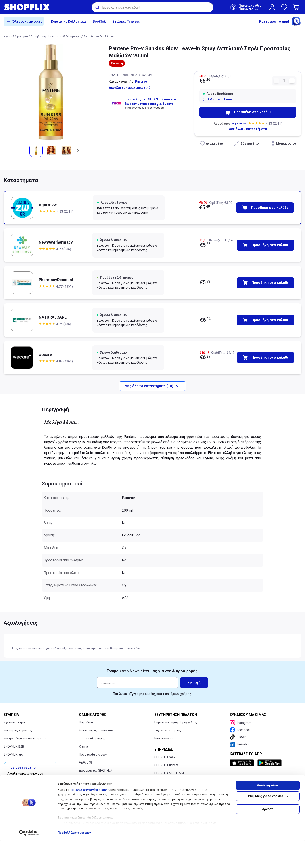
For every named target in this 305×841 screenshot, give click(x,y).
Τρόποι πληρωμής (92, 738)
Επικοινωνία (163, 738)
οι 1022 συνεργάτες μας (89, 789)
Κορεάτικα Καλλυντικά (68, 21)
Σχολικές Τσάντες (126, 21)
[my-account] (272, 7)
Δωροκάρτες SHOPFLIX (95, 770)
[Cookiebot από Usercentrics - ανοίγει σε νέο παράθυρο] (28, 833)
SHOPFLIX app (14, 754)
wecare (45, 354)
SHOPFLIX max (164, 757)
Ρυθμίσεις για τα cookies (265, 796)
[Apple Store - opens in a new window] (243, 763)
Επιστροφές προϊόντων (96, 730)
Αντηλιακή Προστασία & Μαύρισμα (56, 36)
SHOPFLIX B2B (14, 746)
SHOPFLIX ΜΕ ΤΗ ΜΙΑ (169, 773)
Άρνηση (267, 809)
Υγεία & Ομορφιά (16, 36)
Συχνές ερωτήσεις (167, 730)
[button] (297, 7)
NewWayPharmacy (56, 242)
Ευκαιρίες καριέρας (18, 730)
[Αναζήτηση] (97, 7)
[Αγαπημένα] (284, 7)
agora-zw (239, 123)
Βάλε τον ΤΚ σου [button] (219, 99)
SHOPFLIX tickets (166, 765)
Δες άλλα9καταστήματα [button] (248, 129)
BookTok (99, 21)
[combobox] (152, 7)
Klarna (83, 746)
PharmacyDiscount (56, 279)
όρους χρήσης (181, 694)
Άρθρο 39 (86, 762)
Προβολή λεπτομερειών (74, 832)
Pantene (141, 81)
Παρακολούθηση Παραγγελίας (175, 722)
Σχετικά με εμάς (15, 722)
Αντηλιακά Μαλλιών (98, 36)
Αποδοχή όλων (267, 785)
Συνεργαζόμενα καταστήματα (25, 738)
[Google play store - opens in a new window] (269, 763)
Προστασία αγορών (93, 754)
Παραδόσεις (87, 722)
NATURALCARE (53, 317)
